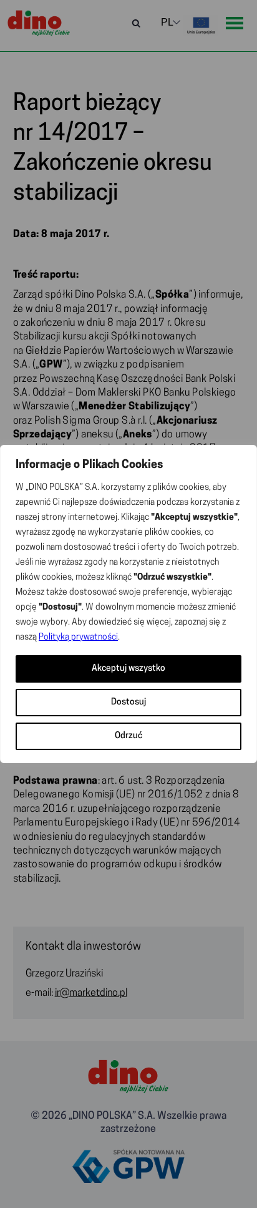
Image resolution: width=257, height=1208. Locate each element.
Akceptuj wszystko (128, 668)
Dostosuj (128, 702)
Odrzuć (128, 736)
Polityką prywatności (78, 637)
